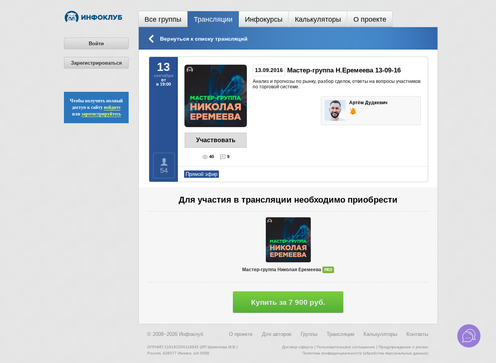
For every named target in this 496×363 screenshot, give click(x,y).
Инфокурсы (263, 19)
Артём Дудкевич (369, 102)
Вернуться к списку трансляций (204, 39)
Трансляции (213, 19)
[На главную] (93, 21)
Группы (309, 334)
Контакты (417, 334)
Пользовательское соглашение (346, 347)
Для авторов (276, 334)
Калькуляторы (318, 19)
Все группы (163, 19)
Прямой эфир (201, 174)
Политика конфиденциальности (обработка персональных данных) (365, 353)
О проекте (369, 19)
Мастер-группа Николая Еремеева (287, 270)
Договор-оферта (297, 347)
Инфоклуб (191, 334)
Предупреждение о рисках (403, 347)
